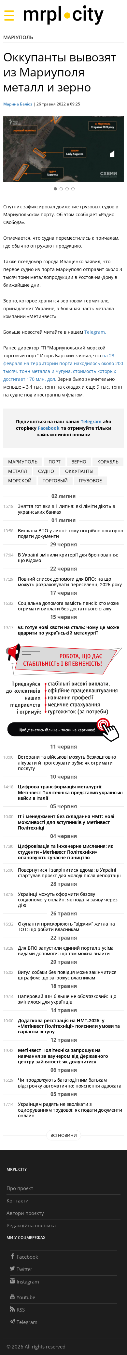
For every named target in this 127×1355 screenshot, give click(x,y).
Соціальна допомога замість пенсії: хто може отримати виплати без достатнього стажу (68, 605)
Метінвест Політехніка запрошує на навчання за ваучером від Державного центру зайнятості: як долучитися (63, 1055)
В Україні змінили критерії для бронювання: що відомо (68, 557)
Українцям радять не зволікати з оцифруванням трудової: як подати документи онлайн (70, 1109)
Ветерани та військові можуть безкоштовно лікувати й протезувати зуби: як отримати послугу (67, 762)
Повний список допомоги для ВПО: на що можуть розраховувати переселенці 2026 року (70, 581)
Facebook (49, 428)
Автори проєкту (25, 1213)
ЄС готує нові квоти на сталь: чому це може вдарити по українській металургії (68, 630)
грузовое (90, 480)
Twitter (24, 1269)
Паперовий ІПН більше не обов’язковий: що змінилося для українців (67, 999)
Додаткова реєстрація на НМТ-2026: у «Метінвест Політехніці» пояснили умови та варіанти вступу (69, 1026)
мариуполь (22, 462)
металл (17, 471)
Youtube (26, 1297)
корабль (108, 462)
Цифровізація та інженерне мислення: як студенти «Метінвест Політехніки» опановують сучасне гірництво (65, 851)
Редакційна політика (31, 1225)
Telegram (91, 421)
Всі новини (63, 1135)
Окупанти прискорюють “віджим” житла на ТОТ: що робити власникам (66, 926)
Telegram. (95, 332)
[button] (116, 150)
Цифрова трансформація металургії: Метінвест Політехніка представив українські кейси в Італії (70, 792)
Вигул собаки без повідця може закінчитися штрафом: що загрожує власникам (67, 974)
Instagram (28, 1281)
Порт (55, 462)
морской (20, 480)
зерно (79, 462)
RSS (21, 1309)
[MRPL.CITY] (63, 15)
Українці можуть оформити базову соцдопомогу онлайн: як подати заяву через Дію (68, 899)
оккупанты (79, 471)
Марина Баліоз (17, 104)
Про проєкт (20, 1188)
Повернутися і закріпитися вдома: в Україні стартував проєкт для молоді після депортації (69, 872)
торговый (55, 480)
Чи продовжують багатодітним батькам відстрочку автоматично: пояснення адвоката (69, 1082)
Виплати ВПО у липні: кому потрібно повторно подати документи (70, 533)
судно (46, 471)
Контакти (18, 1200)
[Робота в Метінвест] (63, 692)
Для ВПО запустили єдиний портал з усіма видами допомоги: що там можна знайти (66, 950)
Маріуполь (18, 37)
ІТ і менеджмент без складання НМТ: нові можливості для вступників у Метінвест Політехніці (66, 822)
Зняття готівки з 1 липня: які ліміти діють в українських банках (66, 508)
